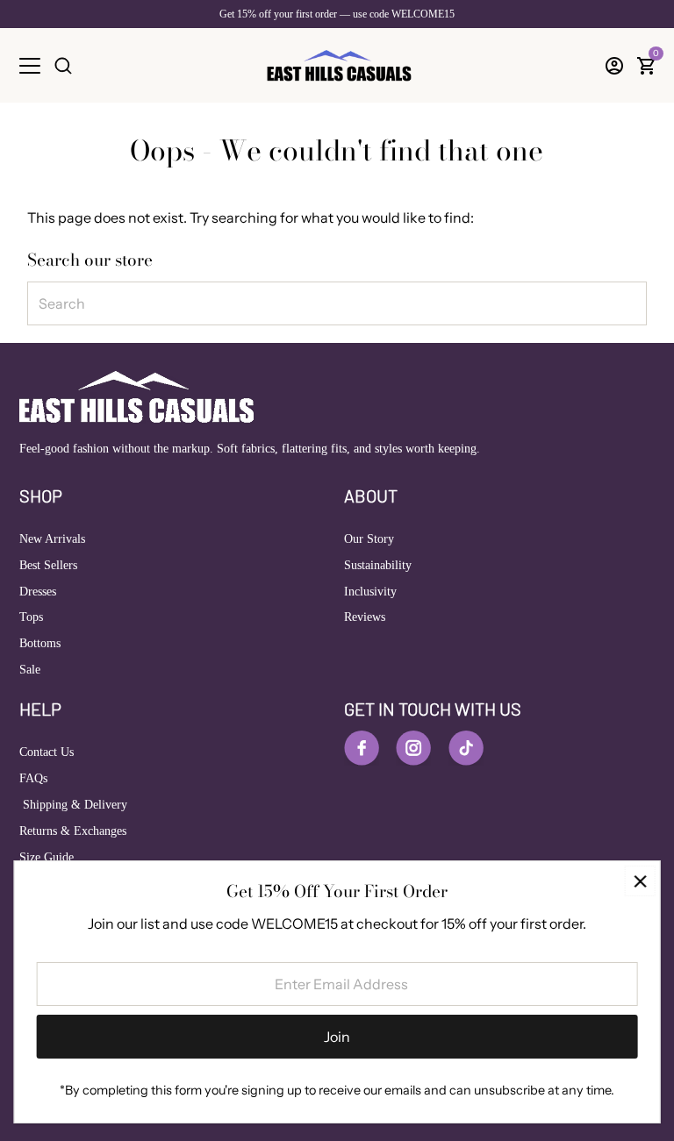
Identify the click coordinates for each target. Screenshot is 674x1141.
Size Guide (46, 857)
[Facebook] (361, 748)
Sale (29, 669)
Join (337, 1036)
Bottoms (40, 643)
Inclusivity (370, 591)
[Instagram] (413, 748)
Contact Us (46, 752)
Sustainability (378, 565)
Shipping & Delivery (73, 804)
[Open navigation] (29, 65)
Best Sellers (48, 565)
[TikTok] (466, 748)
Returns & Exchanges (72, 831)
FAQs (33, 778)
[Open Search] (63, 65)
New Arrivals (52, 539)
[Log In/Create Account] (614, 65)
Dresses (37, 591)
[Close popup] (640, 881)
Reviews (364, 617)
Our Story (369, 539)
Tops (31, 617)
